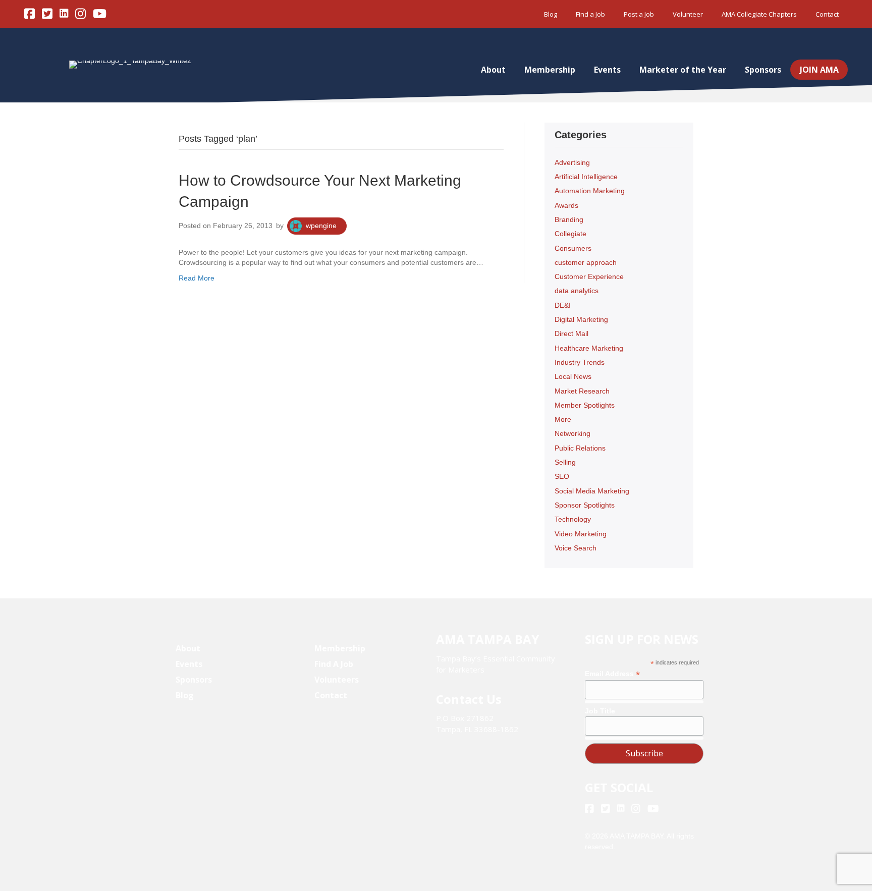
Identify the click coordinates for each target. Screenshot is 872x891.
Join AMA (819, 69)
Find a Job (590, 14)
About (493, 69)
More (563, 419)
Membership (549, 69)
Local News (573, 376)
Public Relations (580, 448)
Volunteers (336, 679)
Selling (565, 462)
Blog (550, 14)
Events (607, 69)
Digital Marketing (581, 319)
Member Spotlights (585, 405)
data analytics (576, 291)
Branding (569, 219)
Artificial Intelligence (586, 177)
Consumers (573, 248)
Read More (196, 278)
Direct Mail (571, 333)
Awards (566, 205)
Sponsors (763, 69)
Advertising (572, 162)
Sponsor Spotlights (585, 505)
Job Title (600, 711)
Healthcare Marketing (589, 348)
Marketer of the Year (682, 69)
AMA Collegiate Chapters (759, 14)
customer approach (586, 262)
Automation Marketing (590, 191)
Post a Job (639, 14)
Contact (827, 14)
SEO (562, 476)
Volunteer (688, 14)
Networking (572, 433)
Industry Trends (580, 362)
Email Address (612, 674)
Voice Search (575, 548)
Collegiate (570, 234)
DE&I (563, 305)
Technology (573, 519)
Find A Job (333, 664)
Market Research (582, 391)
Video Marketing (581, 534)
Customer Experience (589, 276)
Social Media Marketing (592, 491)
